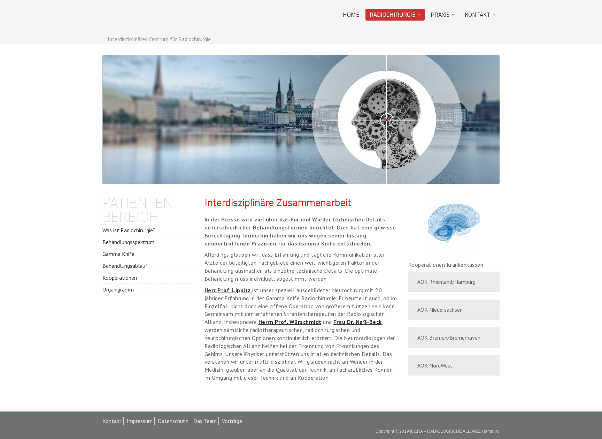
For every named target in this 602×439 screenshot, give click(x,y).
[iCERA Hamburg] (143, 18)
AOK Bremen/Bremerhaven (448, 337)
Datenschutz (173, 420)
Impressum (140, 420)
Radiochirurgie (393, 14)
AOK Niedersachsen (440, 309)
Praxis (440, 14)
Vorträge (232, 420)
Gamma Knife (118, 253)
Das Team (205, 420)
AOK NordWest (435, 365)
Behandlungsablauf (125, 265)
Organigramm (118, 289)
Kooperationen (119, 277)
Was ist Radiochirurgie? (128, 230)
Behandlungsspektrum (128, 242)
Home (351, 14)
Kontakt (478, 14)
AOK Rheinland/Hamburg (446, 281)
